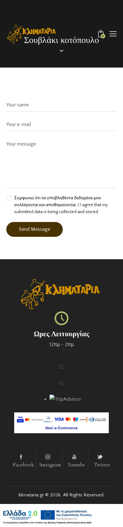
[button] (113, 34)
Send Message (34, 229)
